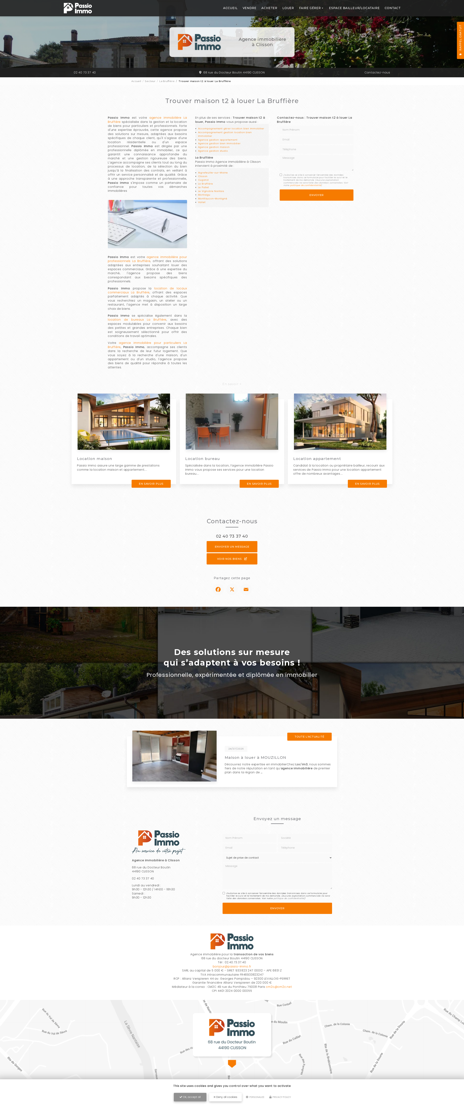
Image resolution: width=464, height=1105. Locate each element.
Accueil (230, 8)
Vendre (249, 8)
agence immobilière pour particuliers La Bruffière (147, 345)
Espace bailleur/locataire (354, 8)
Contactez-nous (377, 72)
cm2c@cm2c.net (279, 987)
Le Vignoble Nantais (211, 191)
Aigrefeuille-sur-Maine (213, 172)
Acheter (269, 8)
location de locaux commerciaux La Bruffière (147, 290)
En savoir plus (151, 483)
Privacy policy (281, 1097)
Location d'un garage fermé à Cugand (265, 757)
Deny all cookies (226, 1097)
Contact (393, 8)
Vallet (202, 202)
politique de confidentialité (305, 185)
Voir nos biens (230, 558)
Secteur (150, 81)
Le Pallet (203, 187)
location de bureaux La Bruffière (137, 320)
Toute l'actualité (309, 736)
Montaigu (204, 194)
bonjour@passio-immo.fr (232, 966)
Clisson (203, 176)
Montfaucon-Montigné (212, 198)
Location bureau (202, 458)
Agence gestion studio (213, 150)
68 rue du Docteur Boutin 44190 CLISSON (234, 72)
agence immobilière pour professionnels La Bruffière (147, 259)
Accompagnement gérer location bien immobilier (231, 128)
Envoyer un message (232, 546)
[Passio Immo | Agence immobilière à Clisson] (77, 8)
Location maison (94, 458)
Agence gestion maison (214, 147)
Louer (288, 8)
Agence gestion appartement (217, 139)
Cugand (203, 179)
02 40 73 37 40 (85, 72)
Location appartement (317, 458)
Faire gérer (310, 8)
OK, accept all (191, 1097)
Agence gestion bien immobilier (219, 143)
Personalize (256, 1097)
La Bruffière (167, 81)
